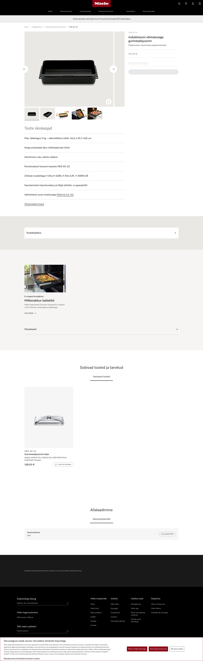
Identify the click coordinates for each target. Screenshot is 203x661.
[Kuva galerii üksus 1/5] (31, 114)
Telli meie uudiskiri (26, 626)
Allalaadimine (167, 534)
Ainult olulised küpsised (158, 649)
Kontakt (93, 625)
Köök (50, 11)
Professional (149, 11)
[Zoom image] (108, 102)
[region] (74, 69)
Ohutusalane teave (34, 204)
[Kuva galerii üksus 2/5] (47, 114)
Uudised (114, 617)
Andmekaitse (21, 658)
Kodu (26, 27)
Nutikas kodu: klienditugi (136, 620)
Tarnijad (93, 621)
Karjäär (93, 617)
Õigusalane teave (10, 658)
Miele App (135, 608)
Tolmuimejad (85, 11)
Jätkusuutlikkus (96, 613)
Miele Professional (158, 604)
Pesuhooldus (66, 11)
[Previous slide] (24, 69)
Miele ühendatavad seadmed (138, 614)
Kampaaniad (115, 613)
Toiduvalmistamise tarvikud (55, 27)
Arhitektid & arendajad (159, 613)
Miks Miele (115, 604)
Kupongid (114, 608)
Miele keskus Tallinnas (25, 617)
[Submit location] (67, 604)
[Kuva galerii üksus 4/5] (79, 114)
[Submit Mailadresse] (67, 631)
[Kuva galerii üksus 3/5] (63, 114)
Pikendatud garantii (118, 621)
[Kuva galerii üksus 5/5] (95, 114)
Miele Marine (156, 608)
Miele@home (136, 604)
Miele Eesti (95, 608)
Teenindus (130, 11)
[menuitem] (51, 11)
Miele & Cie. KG (65, 195)
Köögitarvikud (37, 27)
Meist (93, 604)
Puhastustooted (105, 11)
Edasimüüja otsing (26, 599)
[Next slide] (113, 69)
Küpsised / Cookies (33, 658)
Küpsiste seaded (177, 649)
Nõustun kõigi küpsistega (137, 649)
